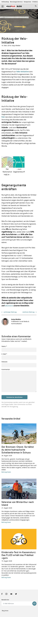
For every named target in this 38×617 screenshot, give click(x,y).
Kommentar (6, 369)
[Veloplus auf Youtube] (11, 594)
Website (4, 362)
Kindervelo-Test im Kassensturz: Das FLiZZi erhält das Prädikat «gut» (19, 555)
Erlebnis (35, 2)
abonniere (9, 305)
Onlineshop (5, 2)
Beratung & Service (16, 2)
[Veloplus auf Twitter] (16, 594)
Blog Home (5, 611)
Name (4, 346)
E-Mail (4, 354)
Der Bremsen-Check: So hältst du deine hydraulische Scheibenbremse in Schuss (18, 449)
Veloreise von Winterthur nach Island (18, 503)
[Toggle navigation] (2, 6)
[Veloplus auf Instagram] (6, 594)
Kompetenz (27, 2)
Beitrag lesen (6, 472)
